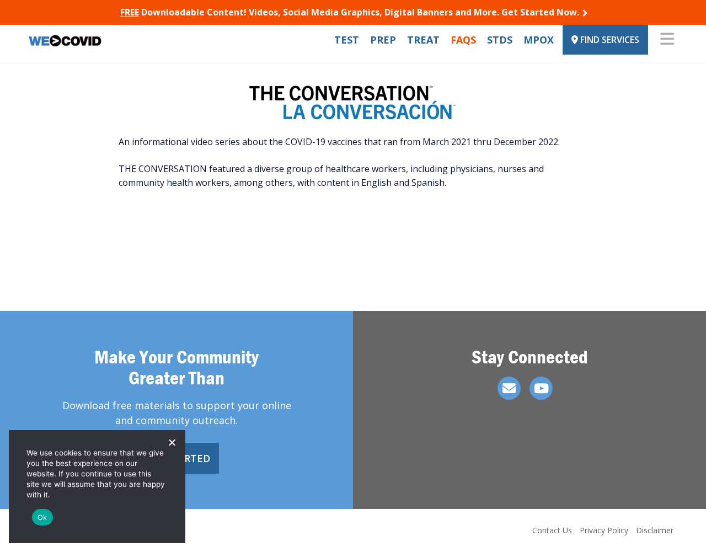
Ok (42, 517)
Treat (423, 39)
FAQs (463, 39)
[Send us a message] (509, 388)
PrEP (383, 39)
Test (346, 39)
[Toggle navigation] (667, 39)
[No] (171, 442)
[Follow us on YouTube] (541, 388)
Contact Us (552, 530)
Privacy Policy (604, 530)
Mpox (538, 39)
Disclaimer (654, 530)
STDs (499, 39)
